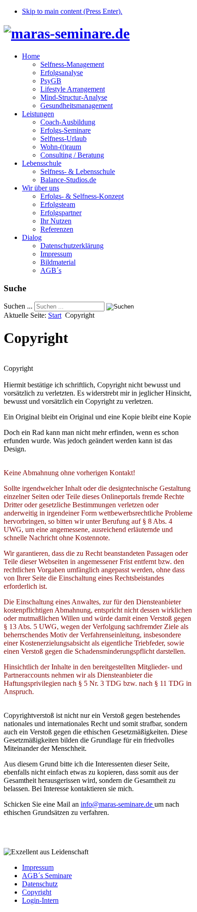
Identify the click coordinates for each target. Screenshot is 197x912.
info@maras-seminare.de (117, 804)
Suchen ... (18, 306)
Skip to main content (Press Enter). (72, 11)
